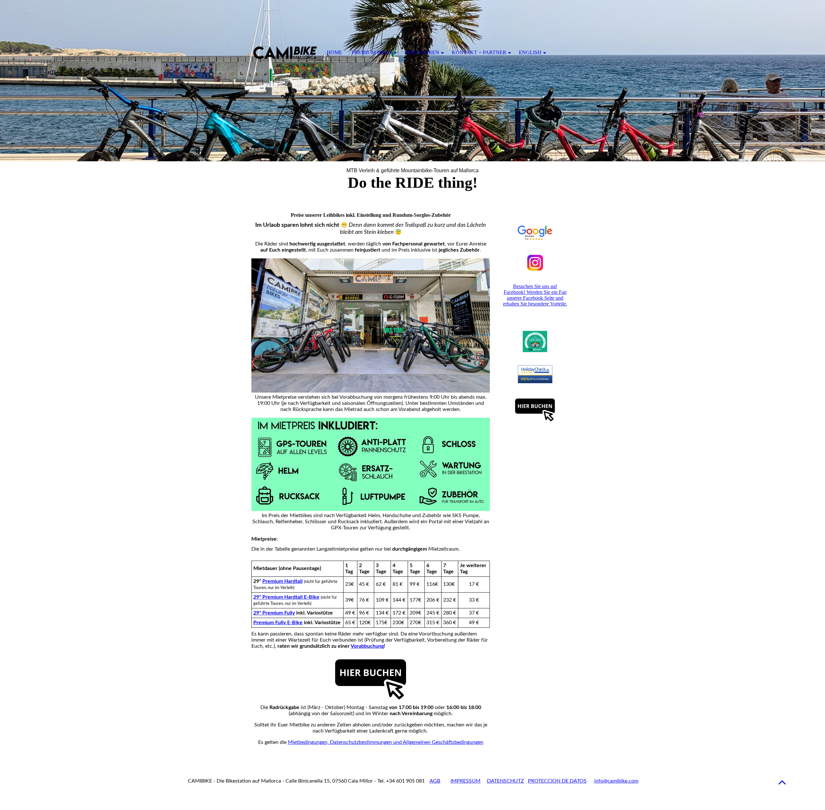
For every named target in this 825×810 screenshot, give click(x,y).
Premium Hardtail (282, 581)
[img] (412, 80)
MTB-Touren (422, 52)
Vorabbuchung (367, 646)
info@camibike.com (616, 781)
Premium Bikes (372, 52)
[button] (782, 782)
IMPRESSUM (465, 781)
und (385, 742)
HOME (334, 52)
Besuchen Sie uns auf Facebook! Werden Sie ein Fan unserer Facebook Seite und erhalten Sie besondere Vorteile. (535, 295)
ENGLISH (530, 52)
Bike (278, 622)
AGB (435, 781)
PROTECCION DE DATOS (557, 781)
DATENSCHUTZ (505, 781)
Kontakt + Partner (479, 52)
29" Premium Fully (274, 612)
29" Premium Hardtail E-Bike (286, 597)
